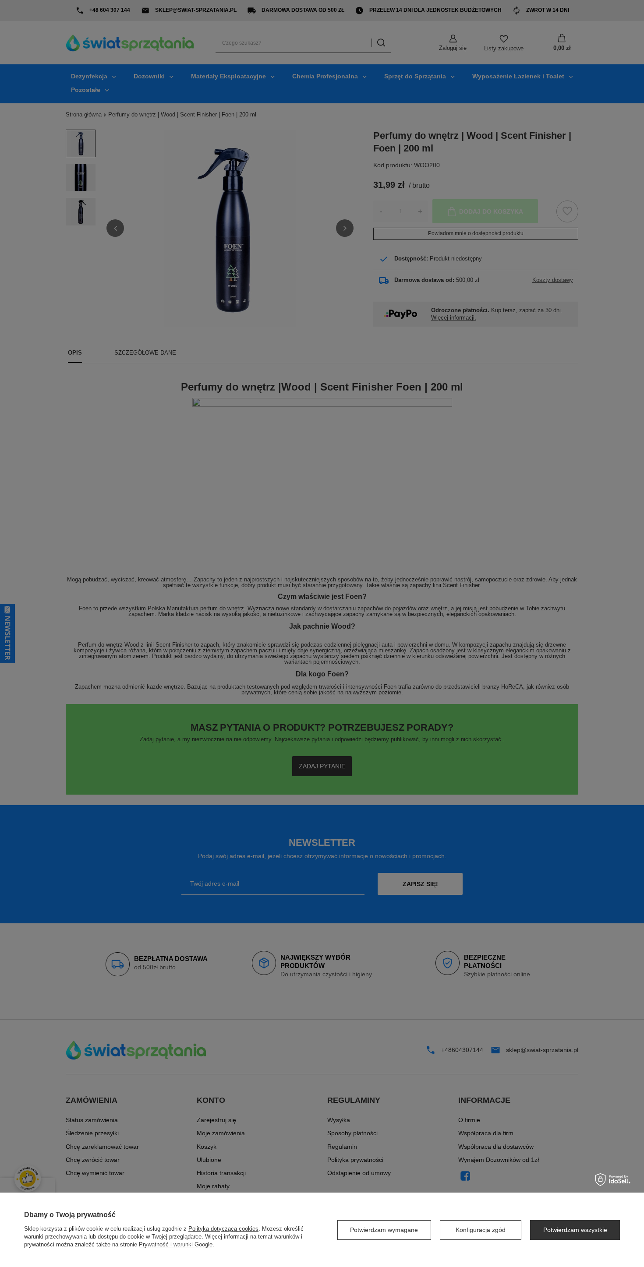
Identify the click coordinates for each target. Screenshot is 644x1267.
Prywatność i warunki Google (175, 1244)
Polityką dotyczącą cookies (223, 1228)
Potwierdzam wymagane (384, 1229)
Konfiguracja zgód (481, 1229)
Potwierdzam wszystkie (575, 1229)
